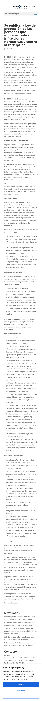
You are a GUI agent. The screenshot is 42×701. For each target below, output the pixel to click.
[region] (21, 682)
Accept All (21, 685)
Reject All (21, 696)
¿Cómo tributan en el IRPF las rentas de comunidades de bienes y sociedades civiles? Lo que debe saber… (20, 631)
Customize (21, 690)
